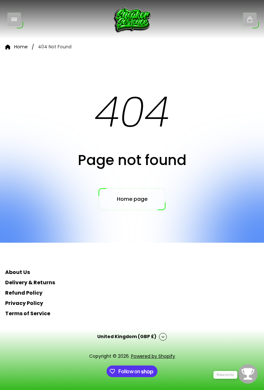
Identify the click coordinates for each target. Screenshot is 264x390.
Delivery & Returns (30, 282)
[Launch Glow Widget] (248, 374)
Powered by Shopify (153, 356)
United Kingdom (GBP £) (126, 336)
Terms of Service (27, 313)
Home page (132, 199)
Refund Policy (23, 293)
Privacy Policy (24, 303)
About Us (17, 272)
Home (21, 47)
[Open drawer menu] (14, 19)
